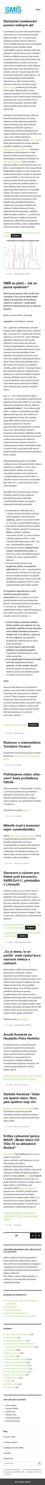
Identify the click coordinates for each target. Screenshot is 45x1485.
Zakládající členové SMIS (13, 1447)
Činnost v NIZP (9, 1437)
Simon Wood (34, 140)
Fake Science (11, 1337)
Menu (38, 10)
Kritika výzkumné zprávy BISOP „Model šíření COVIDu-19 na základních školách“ (21, 1142)
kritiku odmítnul (27, 1188)
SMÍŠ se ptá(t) (18, 733)
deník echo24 (9, 87)
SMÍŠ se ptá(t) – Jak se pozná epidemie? (20, 285)
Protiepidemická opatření (17, 1372)
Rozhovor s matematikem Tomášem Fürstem (22, 744)
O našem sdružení (10, 1442)
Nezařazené (11, 1356)
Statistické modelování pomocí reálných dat (20, 23)
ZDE (27, 214)
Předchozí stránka (33, 1238)
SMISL (8, 1381)
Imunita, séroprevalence (16, 1341)
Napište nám (8, 1458)
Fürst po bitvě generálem (16, 1313)
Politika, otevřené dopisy (16, 1365)
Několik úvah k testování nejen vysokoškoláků (21, 827)
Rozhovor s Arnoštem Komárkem (17, 1108)
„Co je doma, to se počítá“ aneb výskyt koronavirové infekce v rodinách (22, 957)
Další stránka (39, 1238)
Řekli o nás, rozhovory (22, 863)
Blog (5, 1431)
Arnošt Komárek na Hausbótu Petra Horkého (21, 1036)
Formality (7, 1453)
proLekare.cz (23, 1019)
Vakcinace (10, 1387)
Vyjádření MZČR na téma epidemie (15, 725)
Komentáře (18, 765)
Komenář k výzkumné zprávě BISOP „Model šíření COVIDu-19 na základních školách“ (20, 1216)
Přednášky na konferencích (17, 1368)
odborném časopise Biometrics (16, 149)
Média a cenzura (13, 1353)
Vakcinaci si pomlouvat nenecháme (21, 1316)
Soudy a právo (12, 1384)
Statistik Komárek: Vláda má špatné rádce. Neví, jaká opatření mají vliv (21, 1098)
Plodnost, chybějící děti (16, 1362)
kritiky (28, 1176)
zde (29, 616)
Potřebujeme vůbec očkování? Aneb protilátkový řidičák (22, 778)
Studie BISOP (9, 1154)
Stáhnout (16, 236)
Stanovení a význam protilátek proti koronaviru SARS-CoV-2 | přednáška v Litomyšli (21, 878)
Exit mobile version (22, 1482)
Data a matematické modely (18, 1334)
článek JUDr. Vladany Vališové (22, 836)
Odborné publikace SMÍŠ (22, 274)
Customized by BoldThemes (32, 1470)
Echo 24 (26, 810)
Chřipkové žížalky (13, 1310)
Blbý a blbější (11, 1307)
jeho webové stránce (12, 162)
